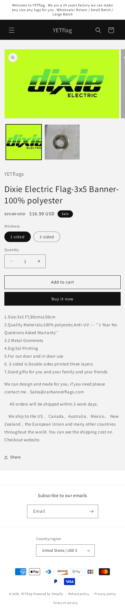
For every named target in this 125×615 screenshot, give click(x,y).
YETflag (27, 594)
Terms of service (65, 603)
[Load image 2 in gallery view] (62, 142)
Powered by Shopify (48, 594)
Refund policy (78, 594)
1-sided (17, 236)
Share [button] (15, 457)
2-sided (47, 236)
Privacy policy (105, 594)
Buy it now (62, 299)
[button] (11, 30)
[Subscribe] (91, 511)
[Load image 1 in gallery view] (24, 142)
